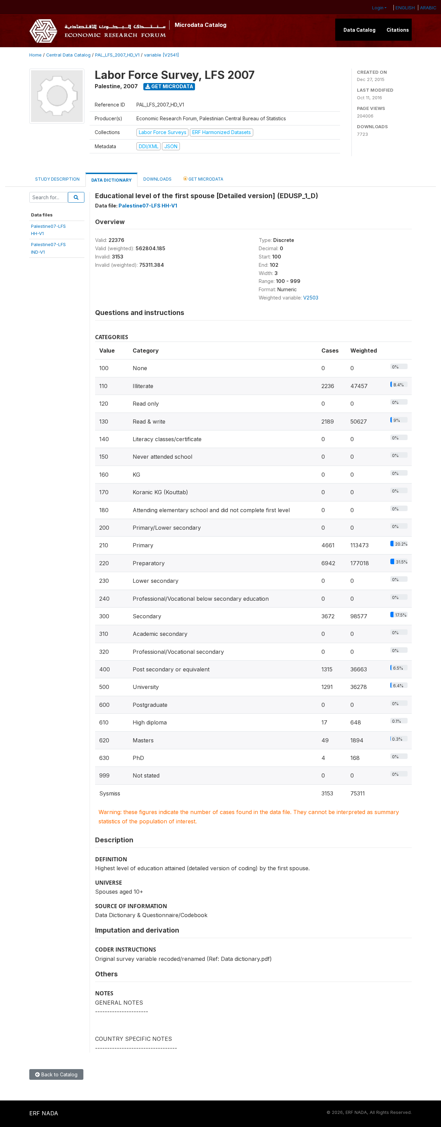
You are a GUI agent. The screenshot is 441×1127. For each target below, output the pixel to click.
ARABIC (428, 7)
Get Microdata (171, 86)
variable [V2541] (161, 55)
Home (35, 55)
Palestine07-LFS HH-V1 (148, 206)
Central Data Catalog (68, 55)
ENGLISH (405, 7)
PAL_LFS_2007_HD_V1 (117, 55)
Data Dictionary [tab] (111, 180)
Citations (398, 30)
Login (377, 7)
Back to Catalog (59, 1074)
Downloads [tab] (157, 179)
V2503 (310, 298)
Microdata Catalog (200, 24)
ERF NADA (43, 1113)
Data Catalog (359, 30)
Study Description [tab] (57, 179)
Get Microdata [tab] (205, 179)
